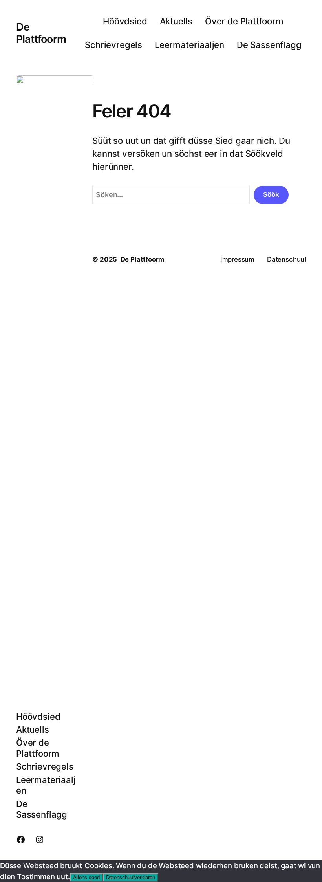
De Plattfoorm (41, 33)
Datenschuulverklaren (130, 877)
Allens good (86, 877)
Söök (271, 194)
